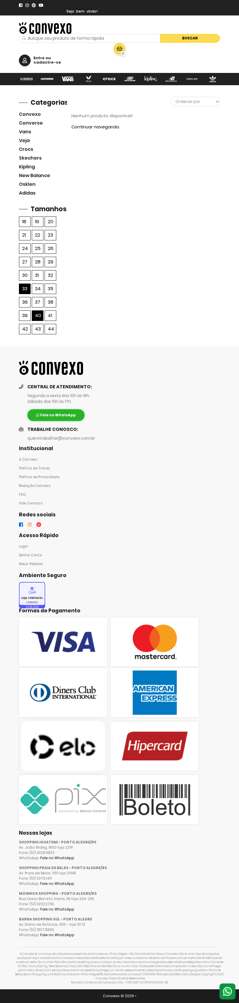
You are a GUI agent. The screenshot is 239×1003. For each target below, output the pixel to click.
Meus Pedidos (31, 564)
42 (25, 329)
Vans (25, 131)
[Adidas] (212, 79)
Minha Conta (30, 555)
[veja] (88, 79)
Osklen (27, 184)
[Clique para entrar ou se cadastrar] (25, 60)
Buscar (190, 38)
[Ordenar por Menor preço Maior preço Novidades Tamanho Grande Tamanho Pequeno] (195, 101)
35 (50, 288)
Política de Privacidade (39, 477)
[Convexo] (26, 79)
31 (37, 275)
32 (50, 275)
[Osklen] (191, 79)
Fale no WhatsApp (57, 857)
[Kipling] (150, 79)
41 (50, 315)
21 (24, 235)
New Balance (34, 175)
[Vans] (67, 79)
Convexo (30, 114)
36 (25, 302)
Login (23, 546)
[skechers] (129, 79)
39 (25, 315)
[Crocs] (109, 79)
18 (24, 221)
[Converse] (47, 79)
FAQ (22, 494)
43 (38, 329)
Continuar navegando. (95, 127)
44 (51, 329)
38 (50, 302)
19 (37, 221)
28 (38, 261)
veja (24, 140)
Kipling (27, 166)
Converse (31, 123)
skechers (30, 158)
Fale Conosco (31, 503)
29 (50, 261)
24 (25, 248)
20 (50, 221)
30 (25, 275)
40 (38, 315)
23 (50, 235)
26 (50, 248)
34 (38, 288)
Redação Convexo (34, 485)
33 (24, 288)
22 (37, 235)
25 (38, 248)
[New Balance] (171, 79)
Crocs (26, 149)
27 (24, 261)
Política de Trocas (34, 468)
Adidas (27, 193)
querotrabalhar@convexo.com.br (61, 438)
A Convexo (28, 459)
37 (37, 302)
